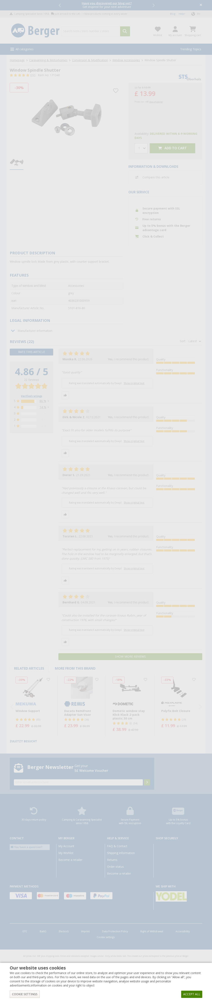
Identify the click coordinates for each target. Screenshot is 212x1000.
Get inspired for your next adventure (107, 5)
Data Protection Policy (115, 931)
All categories (25, 49)
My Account (66, 846)
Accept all (191, 994)
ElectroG (64, 931)
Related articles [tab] (29, 668)
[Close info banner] (201, 5)
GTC (24, 931)
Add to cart (175, 148)
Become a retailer (70, 860)
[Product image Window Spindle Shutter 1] (66, 117)
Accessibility (183, 931)
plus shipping (156, 102)
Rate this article (31, 352)
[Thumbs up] (65, 395)
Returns (112, 860)
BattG (43, 931)
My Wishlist (65, 853)
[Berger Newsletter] (147, 782)
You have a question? (27, 847)
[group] (16, 163)
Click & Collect (153, 236)
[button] (60, 5)
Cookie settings (106, 937)
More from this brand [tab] (75, 668)
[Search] (125, 31)
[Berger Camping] (35, 30)
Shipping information (121, 853)
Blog (172, 13)
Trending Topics (190, 49)
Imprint (85, 931)
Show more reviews (130, 656)
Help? (182, 13)
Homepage (17, 60)
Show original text (134, 383)
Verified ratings (31, 396)
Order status (115, 866)
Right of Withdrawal (151, 931)
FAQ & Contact (117, 846)
